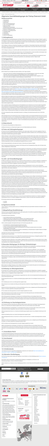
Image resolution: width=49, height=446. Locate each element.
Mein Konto (44, 0)
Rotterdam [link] (11, 422)
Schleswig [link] (10, 412)
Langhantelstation (37, 414)
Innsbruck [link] (5, 401)
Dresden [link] (7, 407)
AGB (19, 400)
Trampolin (35, 402)
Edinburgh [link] (3, 417)
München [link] (3, 411)
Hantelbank (35, 404)
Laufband (35, 398)
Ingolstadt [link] (7, 409)
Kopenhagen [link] (4, 433)
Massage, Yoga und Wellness (35, 9)
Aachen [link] (3, 405)
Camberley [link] (12, 416)
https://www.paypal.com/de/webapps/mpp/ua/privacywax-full (12, 91)
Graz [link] (3, 401)
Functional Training (37, 415)
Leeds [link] (6, 416)
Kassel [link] (13, 409)
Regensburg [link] (13, 411)
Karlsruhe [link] (10, 409)
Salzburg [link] (13, 401)
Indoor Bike (35, 405)
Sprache (40, 0)
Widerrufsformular (21, 404)
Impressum (8, 0)
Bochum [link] (14, 405)
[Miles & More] (43, 387)
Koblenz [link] (3, 410)
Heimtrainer (36, 410)
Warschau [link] (3, 436)
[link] (38, 369)
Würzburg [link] (7, 413)
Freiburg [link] (8, 408)
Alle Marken (35, 423)
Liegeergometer (36, 409)
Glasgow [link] (7, 417)
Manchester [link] (13, 417)
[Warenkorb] (46, 5)
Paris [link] (4, 430)
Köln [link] (5, 410)
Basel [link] (3, 425)
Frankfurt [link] (5, 408)
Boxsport (35, 408)
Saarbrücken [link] (7, 412)
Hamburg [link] (11, 408)
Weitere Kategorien (44, 9)
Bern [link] (5, 425)
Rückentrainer (36, 417)
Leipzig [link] (8, 410)
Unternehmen (4, 0)
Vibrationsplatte (36, 421)
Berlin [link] (9, 405)
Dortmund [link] (3, 407)
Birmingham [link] (9, 416)
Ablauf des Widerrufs (26, 405)
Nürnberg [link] (9, 411)
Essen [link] (3, 408)
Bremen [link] (12, 406)
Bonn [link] (3, 406)
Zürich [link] (10, 425)
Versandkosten (20, 402)
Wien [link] (3, 402)
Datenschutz (27, 400)
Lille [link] (2, 430)
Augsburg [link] (6, 405)
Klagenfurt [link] (8, 401)
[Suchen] (28, 6)
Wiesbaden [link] (4, 413)
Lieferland (35, 0)
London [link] (10, 417)
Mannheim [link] (13, 410)
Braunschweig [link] (9, 406)
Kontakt (14, 0)
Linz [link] (11, 401)
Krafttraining (12, 8)
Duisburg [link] (13, 407)
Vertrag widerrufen (24, 395)
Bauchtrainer (36, 416)
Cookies (19, 401)
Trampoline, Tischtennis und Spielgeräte (23, 9)
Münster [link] (6, 411)
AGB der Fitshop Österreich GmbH (9, 14)
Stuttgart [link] (13, 412)
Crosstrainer (36, 396)
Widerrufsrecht (27, 402)
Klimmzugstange (36, 418)
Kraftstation (36, 401)
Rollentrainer (36, 411)
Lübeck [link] (10, 410)
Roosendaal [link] (7, 422)
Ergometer (35, 397)
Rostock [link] (3, 412)
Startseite (3, 14)
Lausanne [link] (7, 425)
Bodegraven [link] (8, 421)
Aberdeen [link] (3, 416)
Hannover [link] (3, 409)
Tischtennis (35, 403)
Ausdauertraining (5, 8)
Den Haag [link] (11, 421)
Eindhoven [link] (3, 422)
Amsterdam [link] (4, 421)
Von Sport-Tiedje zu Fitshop (6, 379)
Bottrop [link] (5, 406)
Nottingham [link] (4, 418)
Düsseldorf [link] (10, 407)
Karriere (11, 0)
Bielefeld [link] (11, 405)
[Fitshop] (8, 5)
